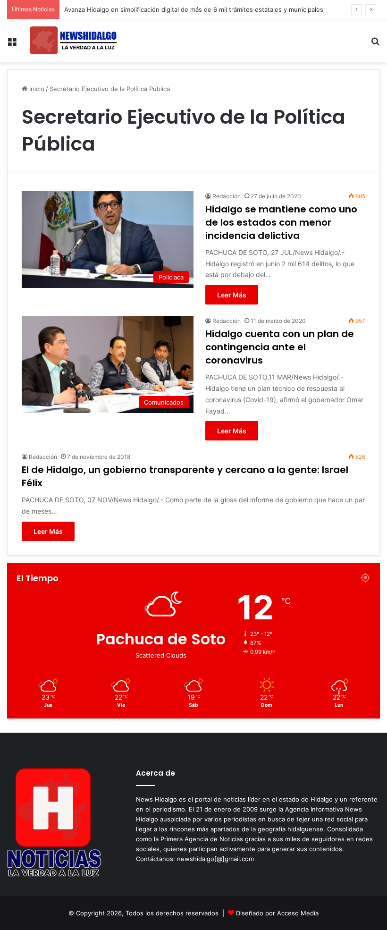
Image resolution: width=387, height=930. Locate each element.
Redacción (226, 196)
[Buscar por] (375, 44)
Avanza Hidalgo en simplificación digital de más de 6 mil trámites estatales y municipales (193, 9)
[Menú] (12, 44)
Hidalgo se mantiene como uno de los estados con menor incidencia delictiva (281, 222)
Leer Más (231, 295)
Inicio (35, 89)
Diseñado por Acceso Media (277, 913)
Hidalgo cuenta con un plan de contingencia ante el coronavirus (279, 347)
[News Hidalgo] (73, 41)
